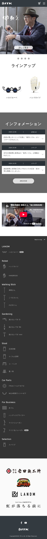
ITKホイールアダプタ (16, 386)
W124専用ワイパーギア (17, 393)
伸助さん (12, 290)
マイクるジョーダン (16, 430)
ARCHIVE (23, 181)
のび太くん (13, 305)
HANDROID (13, 275)
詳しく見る (23, 47)
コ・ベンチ (13, 364)
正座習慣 (12, 349)
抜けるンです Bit (15, 327)
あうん (11, 408)
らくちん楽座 (14, 356)
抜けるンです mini (15, 334)
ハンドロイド (14, 266)
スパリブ (12, 445)
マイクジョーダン (15, 423)
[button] (18, 58)
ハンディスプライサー (17, 415)
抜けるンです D (14, 319)
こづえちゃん (14, 298)
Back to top (38, 239)
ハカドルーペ (14, 252)
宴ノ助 (11, 371)
